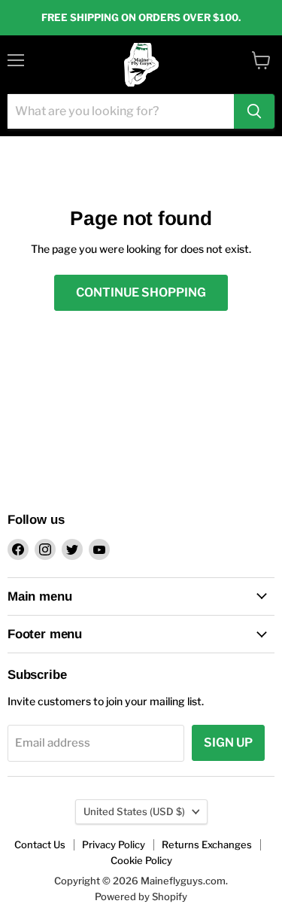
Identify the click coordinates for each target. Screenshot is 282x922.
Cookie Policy (141, 860)
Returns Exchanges (207, 844)
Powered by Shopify (141, 896)
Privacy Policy (113, 844)
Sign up (228, 742)
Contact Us (39, 844)
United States (134, 811)
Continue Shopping (141, 292)
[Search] (254, 111)
